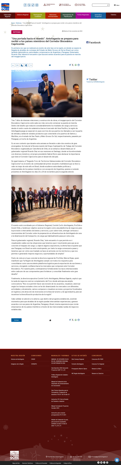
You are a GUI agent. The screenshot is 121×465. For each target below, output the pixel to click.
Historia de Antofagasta (17, 359)
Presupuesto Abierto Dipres (79, 369)
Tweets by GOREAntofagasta (95, 82)
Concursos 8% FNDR (97, 359)
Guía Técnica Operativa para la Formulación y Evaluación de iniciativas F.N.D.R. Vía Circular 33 (60, 392)
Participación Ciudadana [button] (38, 15)
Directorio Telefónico (27, 463)
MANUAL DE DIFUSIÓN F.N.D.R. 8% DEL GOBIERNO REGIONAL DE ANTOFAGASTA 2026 (60, 361)
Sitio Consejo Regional (78, 359)
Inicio (13, 23)
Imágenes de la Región (17, 364)
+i (31, 65)
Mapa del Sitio (16, 463)
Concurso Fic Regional (98, 364)
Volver (16, 320)
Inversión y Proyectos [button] (98, 15)
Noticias (18, 23)
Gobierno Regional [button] (22, 15)
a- (13, 65)
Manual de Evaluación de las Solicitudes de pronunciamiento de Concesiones (60, 384)
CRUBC (33, 359)
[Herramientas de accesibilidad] (117, 460)
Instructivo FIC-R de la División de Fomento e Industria (59, 400)
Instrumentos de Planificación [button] (68, 15)
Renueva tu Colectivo (97, 373)
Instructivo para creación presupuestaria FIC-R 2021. (58, 414)
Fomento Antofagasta (78, 364)
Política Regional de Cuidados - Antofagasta (60, 376)
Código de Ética (67, 463)
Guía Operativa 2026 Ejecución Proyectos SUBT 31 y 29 (59, 369)
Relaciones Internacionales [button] (53, 15)
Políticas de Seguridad (55, 463)
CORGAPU (34, 364)
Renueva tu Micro (96, 369)
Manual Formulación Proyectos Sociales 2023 (59, 407)
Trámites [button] (113, 15)
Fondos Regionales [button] (83, 15)
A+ (18, 65)
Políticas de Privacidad (41, 463)
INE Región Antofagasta (78, 373)
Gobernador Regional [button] (7, 15)
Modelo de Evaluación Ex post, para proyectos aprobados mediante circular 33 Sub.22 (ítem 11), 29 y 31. (59, 423)
